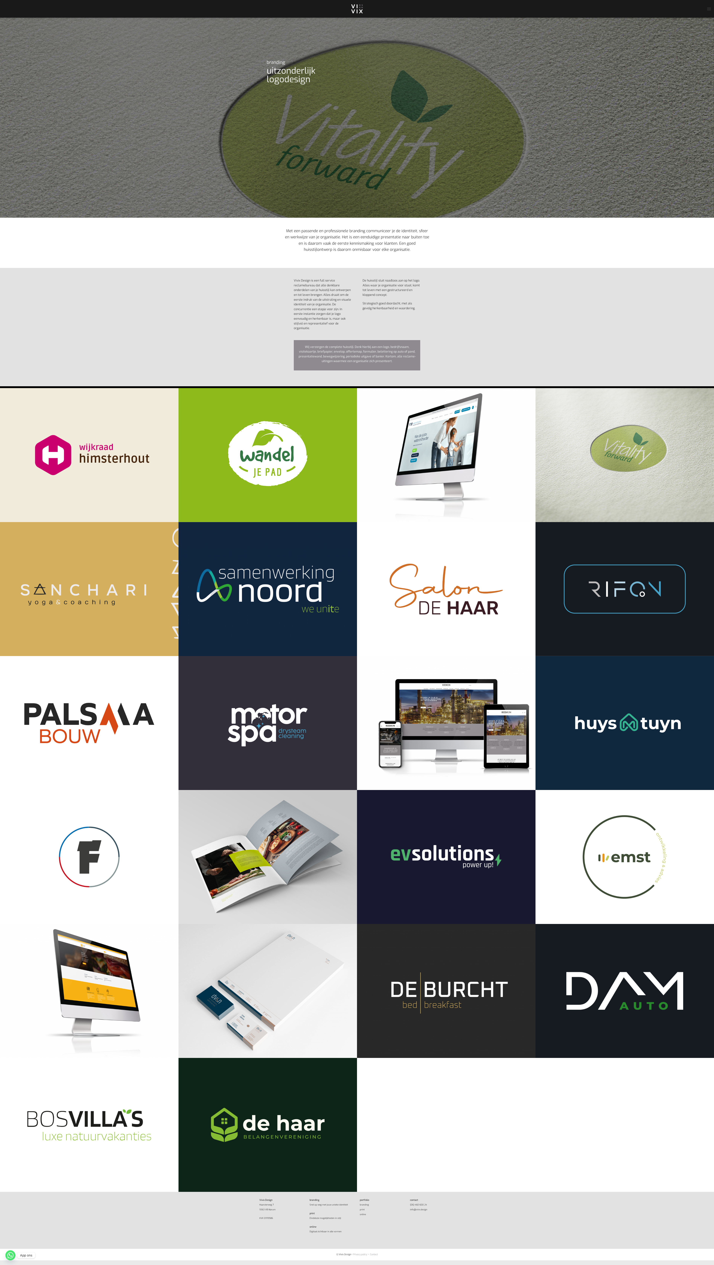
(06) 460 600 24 (418, 1204)
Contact (374, 1254)
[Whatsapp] (10, 1255)
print (362, 1209)
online (363, 1214)
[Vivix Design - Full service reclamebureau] (357, 9)
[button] (709, 8)
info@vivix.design (418, 1209)
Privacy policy (360, 1254)
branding (364, 1204)
